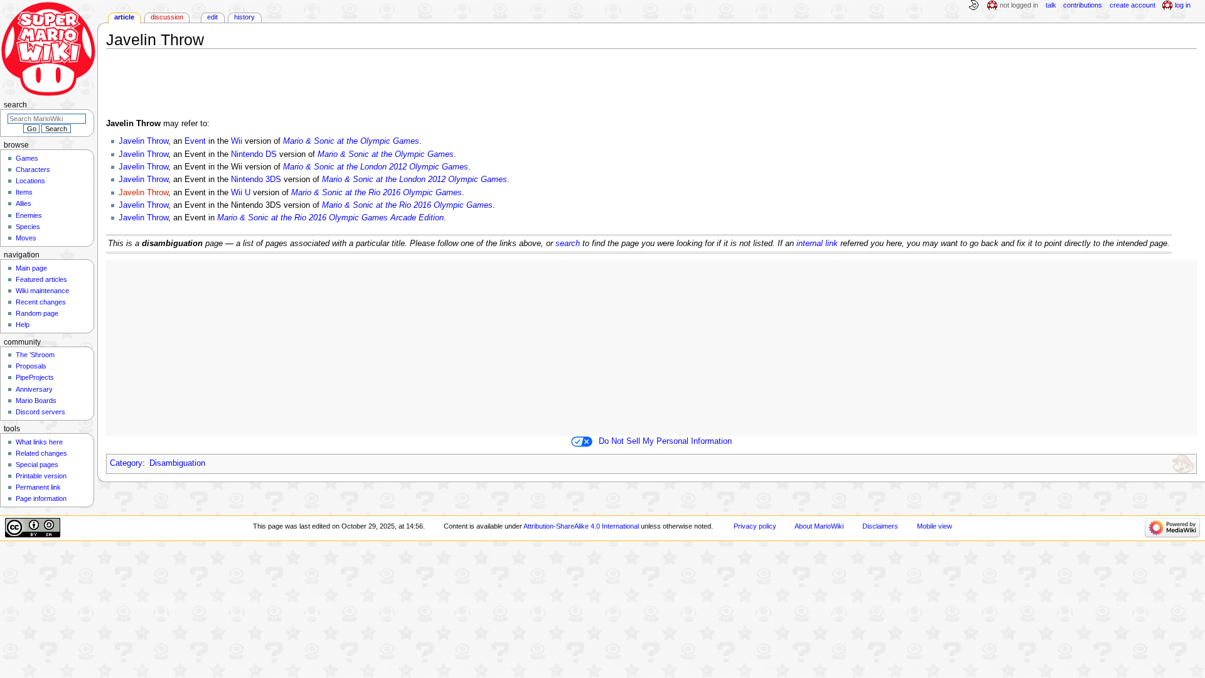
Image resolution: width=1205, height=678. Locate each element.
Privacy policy (755, 526)
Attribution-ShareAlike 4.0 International (581, 526)
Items (24, 192)
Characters (33, 169)
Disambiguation (177, 463)
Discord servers (40, 412)
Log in (1183, 5)
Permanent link (38, 487)
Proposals (31, 366)
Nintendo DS (254, 154)
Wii (236, 141)
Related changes (41, 453)
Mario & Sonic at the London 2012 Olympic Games (375, 167)
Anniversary (34, 389)
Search (15, 105)
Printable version (41, 476)
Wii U (240, 192)
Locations (30, 181)
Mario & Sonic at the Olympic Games (351, 141)
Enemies (29, 215)
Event (195, 141)
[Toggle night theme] (973, 5)
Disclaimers (880, 526)
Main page (31, 268)
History (244, 17)
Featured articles (41, 279)
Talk (1051, 5)
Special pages (37, 464)
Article (124, 17)
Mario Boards (36, 400)
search (567, 243)
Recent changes (41, 302)
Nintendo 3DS (256, 179)
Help (22, 324)
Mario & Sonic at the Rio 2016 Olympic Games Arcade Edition (330, 217)
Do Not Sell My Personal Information (665, 441)
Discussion (167, 17)
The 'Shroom (35, 354)
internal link (817, 243)
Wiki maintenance (42, 290)
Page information (41, 498)
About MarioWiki (819, 526)
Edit (212, 17)
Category (126, 463)
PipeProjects (35, 377)
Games (27, 158)
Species (28, 226)
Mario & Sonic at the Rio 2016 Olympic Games (376, 192)
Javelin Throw (143, 141)
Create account (1132, 5)
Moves (26, 238)
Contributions (1082, 5)
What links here (39, 442)
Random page (37, 313)
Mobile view (934, 526)
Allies (23, 203)
